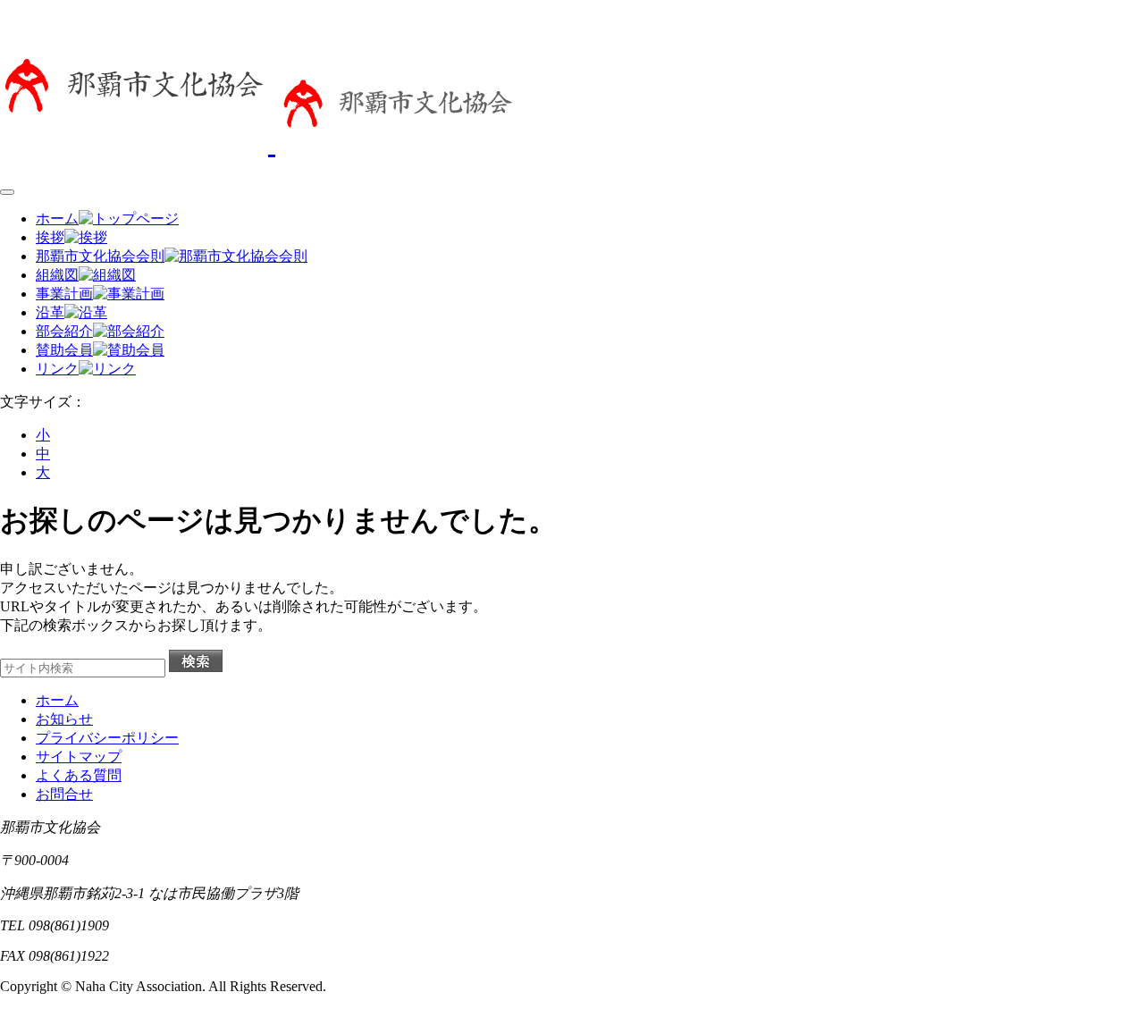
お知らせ (64, 719)
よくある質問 (79, 775)
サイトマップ (79, 756)
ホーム (57, 700)
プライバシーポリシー (107, 737)
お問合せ (64, 794)
